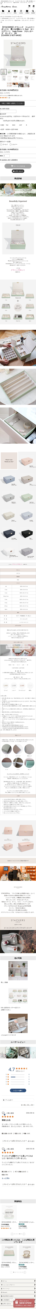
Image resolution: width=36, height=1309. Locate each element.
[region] (17, 1075)
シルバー (14, 144)
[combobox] (27, 1105)
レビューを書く (18, 1090)
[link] (5, 97)
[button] (15, 11)
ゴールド (5, 144)
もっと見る (6, 1178)
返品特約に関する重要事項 (9, 160)
